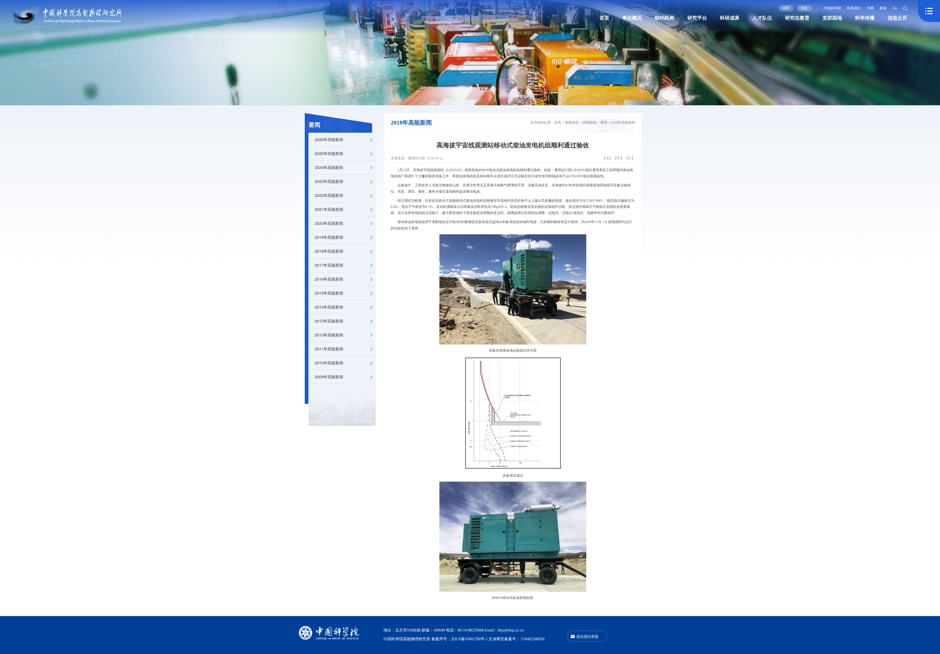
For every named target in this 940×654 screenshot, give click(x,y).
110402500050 (532, 639)
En (895, 8)
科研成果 (730, 18)
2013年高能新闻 (329, 321)
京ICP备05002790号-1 (470, 639)
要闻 (314, 125)
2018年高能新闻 (329, 251)
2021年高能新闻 (329, 209)
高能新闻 (589, 122)
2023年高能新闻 (329, 181)
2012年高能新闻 (329, 335)
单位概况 (632, 18)
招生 (804, 8)
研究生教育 (797, 18)
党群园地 (832, 18)
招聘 (786, 8)
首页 (604, 18)
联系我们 (854, 8)
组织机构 (664, 18)
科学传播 (865, 18)
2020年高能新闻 (329, 223)
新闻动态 (572, 122)
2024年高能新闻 (329, 167)
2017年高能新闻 (329, 265)
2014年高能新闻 (329, 307)
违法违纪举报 (587, 636)
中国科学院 (832, 8)
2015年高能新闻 (329, 293)
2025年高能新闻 (329, 153)
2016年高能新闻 (329, 279)
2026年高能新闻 (329, 139)
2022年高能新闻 (329, 195)
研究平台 (697, 18)
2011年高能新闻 (329, 349)
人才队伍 (762, 18)
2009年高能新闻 (329, 377)
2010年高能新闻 (329, 363)
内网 (870, 8)
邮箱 (883, 8)
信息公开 (897, 18)
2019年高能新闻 (329, 237)
